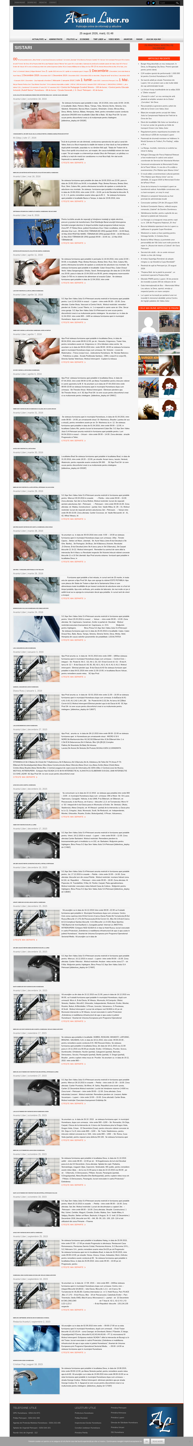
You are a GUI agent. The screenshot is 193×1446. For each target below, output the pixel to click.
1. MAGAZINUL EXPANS (114, 84)
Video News (114, 39)
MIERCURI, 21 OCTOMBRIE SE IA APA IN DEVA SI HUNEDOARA (29, 1150)
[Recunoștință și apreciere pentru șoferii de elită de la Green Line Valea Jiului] (169, 322)
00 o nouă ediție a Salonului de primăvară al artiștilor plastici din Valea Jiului (95, 64)
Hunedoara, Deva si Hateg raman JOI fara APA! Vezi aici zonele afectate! (34, 1275)
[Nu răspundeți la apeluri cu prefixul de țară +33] (169, 366)
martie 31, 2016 (35, 412)
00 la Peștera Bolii (35, 64)
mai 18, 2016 (34, 176)
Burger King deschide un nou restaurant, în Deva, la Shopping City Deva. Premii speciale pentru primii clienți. (159, 67)
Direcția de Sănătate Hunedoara (124, 1422)
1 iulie (77, 80)
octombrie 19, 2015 (37, 1197)
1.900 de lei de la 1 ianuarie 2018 (86, 84)
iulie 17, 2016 (29, 138)
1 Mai (123, 80)
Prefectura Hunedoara (84, 1413)
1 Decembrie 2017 (45, 75)
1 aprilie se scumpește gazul (73, 71)
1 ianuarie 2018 (67, 80)
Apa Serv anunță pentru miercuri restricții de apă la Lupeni (31, 947)
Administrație (55, 39)
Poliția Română (81, 1418)
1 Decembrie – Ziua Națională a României (38, 80)
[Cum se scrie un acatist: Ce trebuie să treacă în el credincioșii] (148, 410)
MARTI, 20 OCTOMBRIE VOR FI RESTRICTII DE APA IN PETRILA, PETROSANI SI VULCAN (35, 1193)
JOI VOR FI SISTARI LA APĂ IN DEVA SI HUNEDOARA (26, 370)
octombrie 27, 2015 (37, 1076)
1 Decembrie (98, 71)
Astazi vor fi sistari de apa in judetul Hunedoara (27, 1232)
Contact (52, 2)
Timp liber (98, 39)
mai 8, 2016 (33, 215)
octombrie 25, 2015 (37, 1115)
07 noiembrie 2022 (54, 87)
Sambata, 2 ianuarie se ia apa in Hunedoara (25, 687)
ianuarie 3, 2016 (35, 652)
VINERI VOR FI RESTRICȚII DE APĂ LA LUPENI (24, 824)
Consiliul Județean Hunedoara (87, 1428)
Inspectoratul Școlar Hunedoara (88, 1423)
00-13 (93, 66)
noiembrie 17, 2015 (37, 1033)
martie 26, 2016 (35, 573)
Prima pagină (20, 2)
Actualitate (38, 39)
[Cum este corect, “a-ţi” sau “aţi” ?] (148, 322)
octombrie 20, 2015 (37, 1154)
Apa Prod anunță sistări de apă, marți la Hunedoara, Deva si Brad (33, 527)
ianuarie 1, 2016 (34, 691)
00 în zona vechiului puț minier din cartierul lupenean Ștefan (43, 66)
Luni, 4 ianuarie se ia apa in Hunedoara (24, 648)
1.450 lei (72, 84)
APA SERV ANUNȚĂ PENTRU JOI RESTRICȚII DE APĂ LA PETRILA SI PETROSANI (33, 863)
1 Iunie (86, 80)
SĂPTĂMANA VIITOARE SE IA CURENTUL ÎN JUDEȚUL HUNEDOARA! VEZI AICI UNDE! (35, 211)
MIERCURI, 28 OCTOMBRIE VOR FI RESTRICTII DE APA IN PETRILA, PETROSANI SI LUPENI (35, 1072)
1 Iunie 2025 (96, 80)
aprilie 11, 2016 (35, 255)
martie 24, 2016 (35, 612)
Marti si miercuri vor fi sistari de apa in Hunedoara (28, 986)
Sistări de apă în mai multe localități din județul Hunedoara (31, 251)
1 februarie (55, 80)
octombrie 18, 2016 (37, 99)
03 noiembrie (34, 87)
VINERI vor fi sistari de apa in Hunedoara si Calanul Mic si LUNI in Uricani (34, 409)
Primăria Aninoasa (118, 1413)
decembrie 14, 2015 (37, 990)
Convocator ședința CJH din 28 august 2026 (159, 203)
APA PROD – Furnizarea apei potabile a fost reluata (28, 569)
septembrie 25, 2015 (38, 1236)
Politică (71, 39)
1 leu (116, 80)
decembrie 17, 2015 (37, 828)
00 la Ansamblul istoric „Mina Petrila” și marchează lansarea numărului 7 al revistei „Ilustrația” (47, 60)
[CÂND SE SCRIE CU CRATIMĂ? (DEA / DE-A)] (169, 388)
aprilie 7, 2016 (35, 334)
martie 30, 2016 (35, 452)
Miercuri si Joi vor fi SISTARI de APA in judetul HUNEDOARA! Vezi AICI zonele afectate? (38, 1029)
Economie (84, 39)
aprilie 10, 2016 (35, 294)
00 (15, 59)
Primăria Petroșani (118, 1408)
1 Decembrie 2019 (59, 75)
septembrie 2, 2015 (41, 1321)
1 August (86, 71)
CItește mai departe (72, 163)
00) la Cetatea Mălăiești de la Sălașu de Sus (77, 66)
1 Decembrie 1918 (30, 75)
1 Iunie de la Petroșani (108, 80)
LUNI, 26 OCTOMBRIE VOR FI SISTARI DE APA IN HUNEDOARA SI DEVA (31, 1111)
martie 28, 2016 (35, 531)
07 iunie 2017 (43, 87)
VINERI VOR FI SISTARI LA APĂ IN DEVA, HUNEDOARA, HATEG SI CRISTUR (32, 330)
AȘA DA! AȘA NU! (153, 39)
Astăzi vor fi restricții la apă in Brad (24, 448)
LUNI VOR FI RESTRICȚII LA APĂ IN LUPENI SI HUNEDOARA (28, 290)
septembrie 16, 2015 (38, 1279)
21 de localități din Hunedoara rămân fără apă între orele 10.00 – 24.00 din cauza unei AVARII (40, 95)
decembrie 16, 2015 (37, 867)
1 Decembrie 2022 (73, 75)
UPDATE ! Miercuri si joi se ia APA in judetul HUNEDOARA (29, 902)
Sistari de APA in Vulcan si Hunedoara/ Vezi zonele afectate (30, 608)
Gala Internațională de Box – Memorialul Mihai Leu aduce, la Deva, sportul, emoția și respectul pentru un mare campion (160, 288)
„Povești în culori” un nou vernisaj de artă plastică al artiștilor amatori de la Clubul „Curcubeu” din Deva (158, 99)
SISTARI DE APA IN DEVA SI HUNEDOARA (23, 1360)
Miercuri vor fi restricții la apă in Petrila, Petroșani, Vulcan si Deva (33, 487)
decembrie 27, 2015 (37, 729)
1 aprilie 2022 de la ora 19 (56, 71)
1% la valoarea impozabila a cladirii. (58, 84)
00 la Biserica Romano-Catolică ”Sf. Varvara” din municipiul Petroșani (99, 60)
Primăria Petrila (81, 1433)
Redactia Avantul (21, 1321)
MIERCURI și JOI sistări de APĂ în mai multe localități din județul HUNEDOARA (35, 172)
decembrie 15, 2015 (37, 906)
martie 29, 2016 (35, 491)
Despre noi (32, 2)
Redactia (42, 2)
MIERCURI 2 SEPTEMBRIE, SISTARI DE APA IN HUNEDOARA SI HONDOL (31, 1318)
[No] (189, 1441)
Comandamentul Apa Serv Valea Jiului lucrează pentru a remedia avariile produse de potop (41, 134)
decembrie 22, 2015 (37, 789)
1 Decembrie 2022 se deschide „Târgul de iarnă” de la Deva (99, 75)
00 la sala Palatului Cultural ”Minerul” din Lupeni (56, 64)
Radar (139, 39)
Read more (158, 1441)
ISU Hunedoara (117, 1432)
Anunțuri (128, 39)
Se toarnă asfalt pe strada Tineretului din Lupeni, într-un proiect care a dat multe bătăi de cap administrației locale (159, 83)
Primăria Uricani (117, 1427)
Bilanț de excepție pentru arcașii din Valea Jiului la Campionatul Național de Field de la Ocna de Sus (159, 115)
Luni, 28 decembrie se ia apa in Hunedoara (25, 725)
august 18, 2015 (35, 1364)
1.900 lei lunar (101, 84)
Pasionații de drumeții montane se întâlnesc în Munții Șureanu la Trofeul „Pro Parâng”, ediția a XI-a (160, 141)
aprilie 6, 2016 (35, 374)
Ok (146, 1441)
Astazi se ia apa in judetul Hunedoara (24, 785)
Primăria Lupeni (117, 1417)
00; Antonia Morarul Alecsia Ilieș (106, 66)
